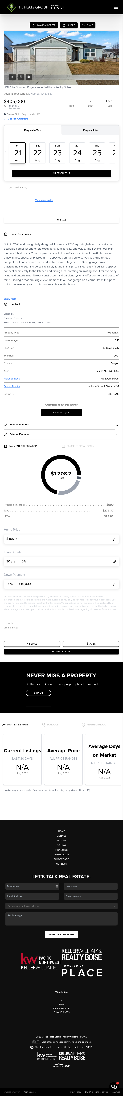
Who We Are (61, 859)
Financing (61, 850)
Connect (61, 864)
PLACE (83, 1036)
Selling (61, 845)
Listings (61, 836)
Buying (61, 840)
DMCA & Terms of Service (96, 1092)
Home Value (61, 854)
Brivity (17, 1092)
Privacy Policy (75, 1092)
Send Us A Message (61, 934)
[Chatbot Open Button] (114, 1087)
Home (61, 831)
